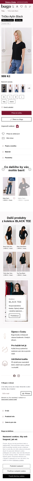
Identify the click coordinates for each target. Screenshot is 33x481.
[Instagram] (18, 375)
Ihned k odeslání (8, 107)
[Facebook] (14, 375)
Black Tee (5, 23)
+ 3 (29, 88)
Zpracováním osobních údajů (9, 399)
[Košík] (25, 6)
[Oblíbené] (21, 6)
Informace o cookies (18, 460)
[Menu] (30, 6)
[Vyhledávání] (13, 6)
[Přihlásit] (17, 6)
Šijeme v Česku (10, 2)
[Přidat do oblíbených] (14, 198)
